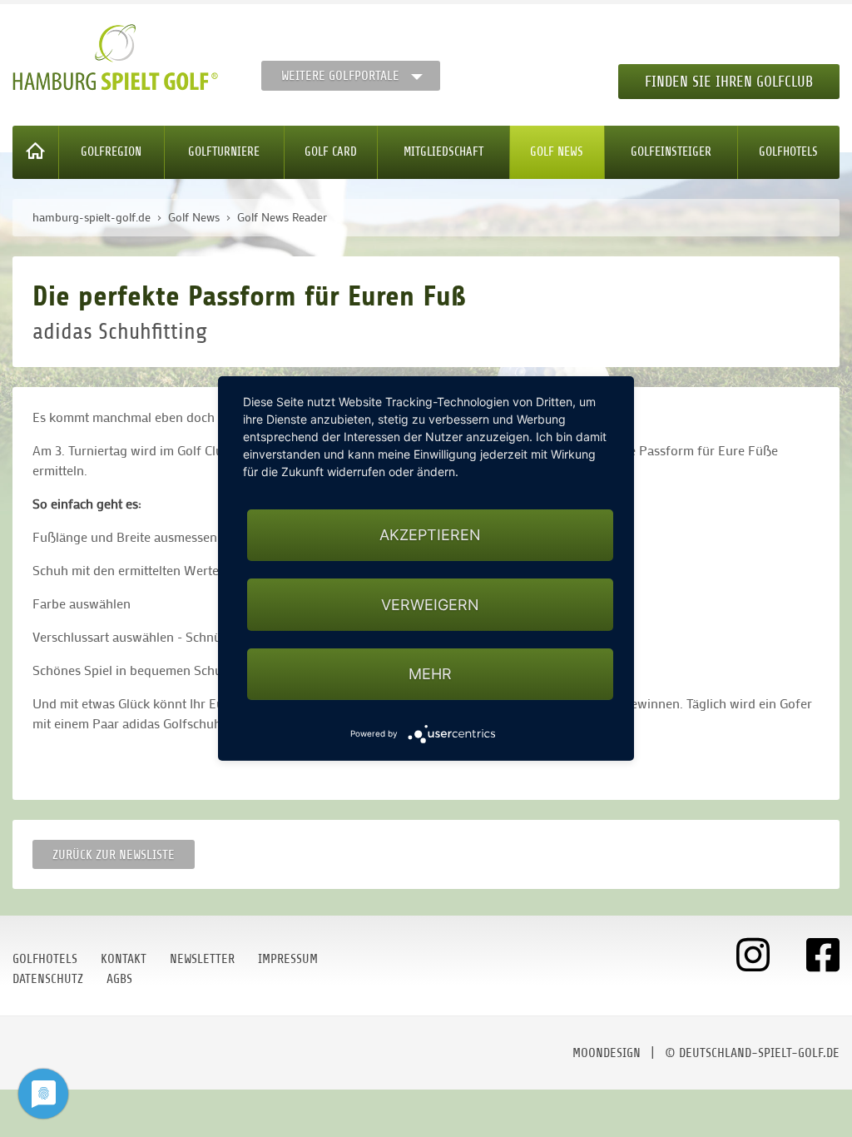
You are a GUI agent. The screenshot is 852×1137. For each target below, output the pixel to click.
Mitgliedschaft (443, 152)
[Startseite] (35, 152)
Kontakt (123, 958)
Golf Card (331, 152)
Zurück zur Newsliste (113, 854)
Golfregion (111, 152)
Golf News (556, 152)
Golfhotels (788, 152)
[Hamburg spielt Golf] (115, 57)
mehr (430, 674)
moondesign (606, 1052)
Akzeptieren (430, 535)
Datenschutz (47, 978)
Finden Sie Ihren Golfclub (729, 81)
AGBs (119, 978)
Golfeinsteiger (671, 152)
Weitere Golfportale (340, 75)
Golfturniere (224, 152)
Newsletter (202, 958)
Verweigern (430, 604)
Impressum (288, 958)
